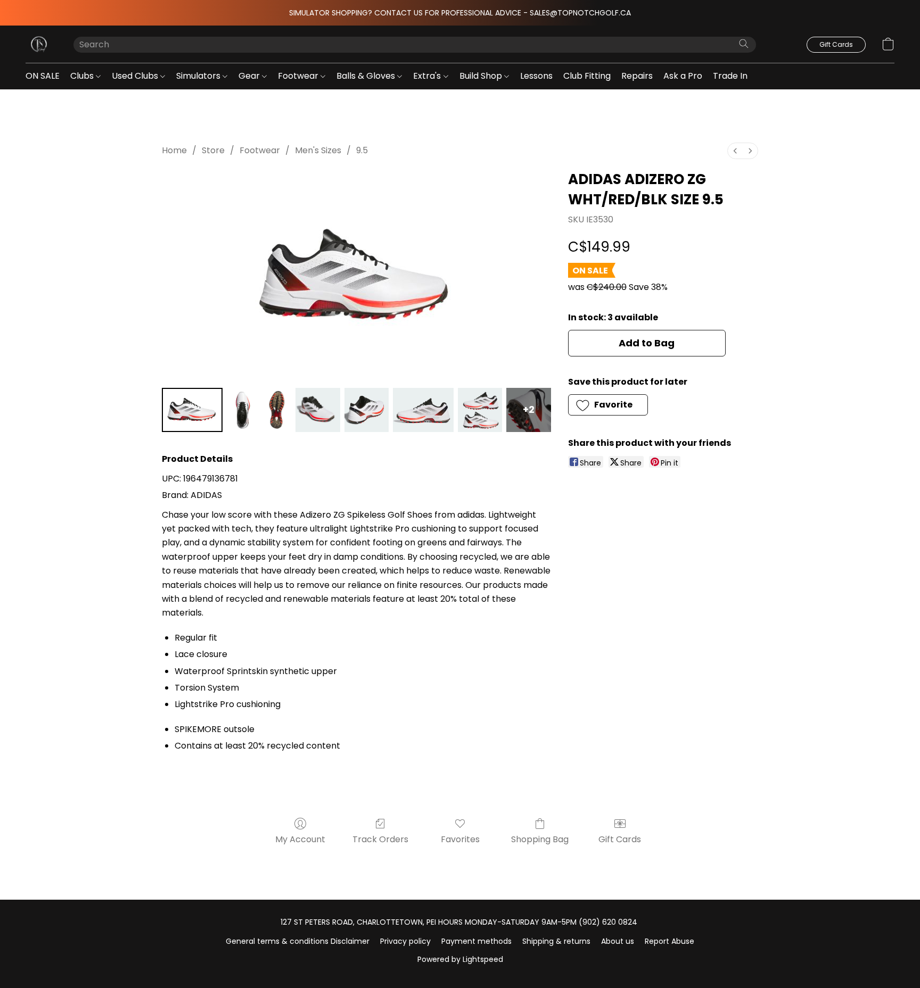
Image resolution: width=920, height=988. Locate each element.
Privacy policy (405, 941)
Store (213, 150)
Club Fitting (587, 76)
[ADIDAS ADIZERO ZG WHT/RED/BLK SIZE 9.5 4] (366, 410)
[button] (39, 44)
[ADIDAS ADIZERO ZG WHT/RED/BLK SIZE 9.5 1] (243, 410)
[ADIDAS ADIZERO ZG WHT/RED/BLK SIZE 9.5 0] (192, 410)
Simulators (199, 76)
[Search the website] (744, 43)
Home (174, 150)
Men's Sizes (318, 150)
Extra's (428, 76)
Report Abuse (669, 941)
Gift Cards (619, 839)
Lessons (536, 76)
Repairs (637, 76)
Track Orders (380, 839)
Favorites (460, 839)
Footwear (299, 76)
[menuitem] (735, 151)
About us (617, 941)
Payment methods (476, 941)
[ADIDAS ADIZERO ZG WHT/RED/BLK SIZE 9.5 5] (423, 410)
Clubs (83, 76)
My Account (300, 839)
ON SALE (43, 76)
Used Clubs (136, 76)
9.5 (362, 150)
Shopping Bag (540, 839)
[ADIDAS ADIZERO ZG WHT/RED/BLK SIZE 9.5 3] (317, 410)
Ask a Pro (682, 76)
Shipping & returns (556, 941)
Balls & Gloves (366, 76)
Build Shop (481, 76)
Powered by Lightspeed (460, 959)
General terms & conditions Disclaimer (297, 941)
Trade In (730, 76)
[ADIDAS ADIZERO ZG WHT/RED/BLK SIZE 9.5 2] (277, 410)
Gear (250, 76)
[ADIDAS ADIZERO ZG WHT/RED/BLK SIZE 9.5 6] (480, 410)
